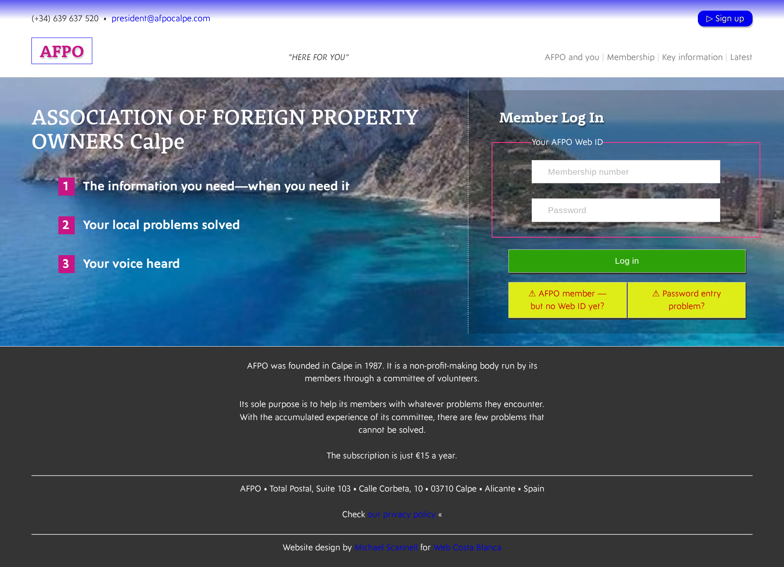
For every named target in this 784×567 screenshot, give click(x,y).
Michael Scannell (386, 547)
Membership (631, 57)
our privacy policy (402, 514)
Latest (741, 57)
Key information (692, 57)
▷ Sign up (725, 18)
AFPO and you (572, 57)
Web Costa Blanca (467, 547)
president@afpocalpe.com (160, 18)
